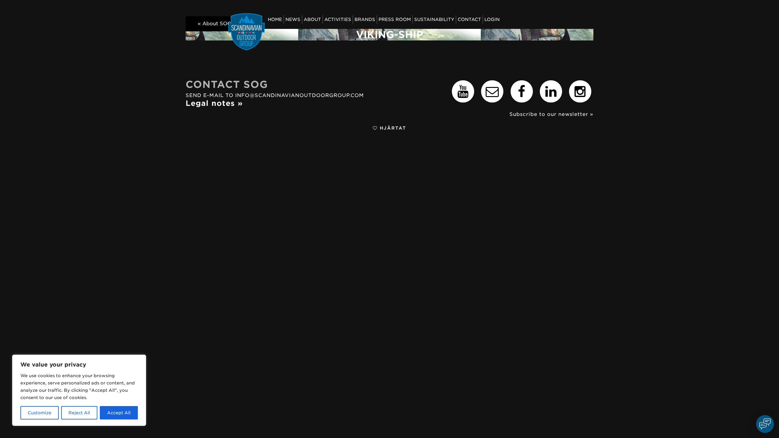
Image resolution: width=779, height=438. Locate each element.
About (312, 19)
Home (275, 19)
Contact (469, 19)
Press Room (395, 19)
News (292, 19)
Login (492, 19)
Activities (337, 19)
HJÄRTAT (392, 127)
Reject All (79, 412)
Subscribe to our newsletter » (551, 114)
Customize (39, 412)
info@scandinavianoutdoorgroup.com (299, 95)
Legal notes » (214, 103)
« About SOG (214, 23)
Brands (365, 19)
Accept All (119, 412)
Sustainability (434, 19)
